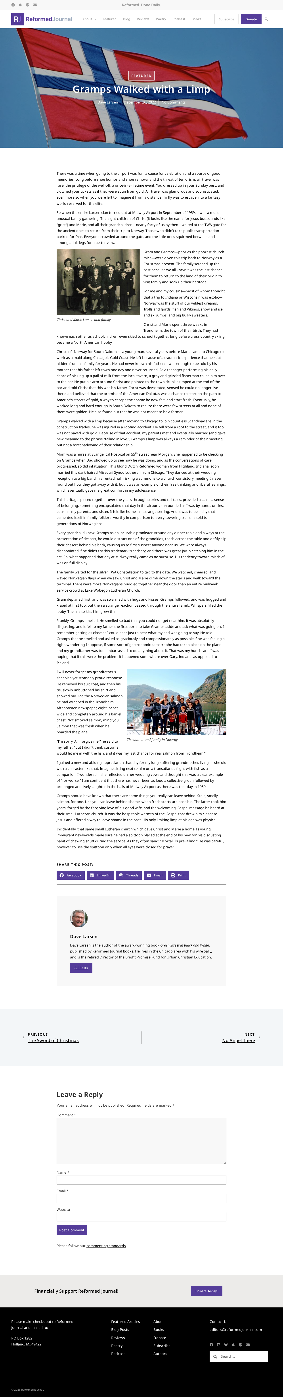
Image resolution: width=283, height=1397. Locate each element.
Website (63, 1209)
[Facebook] (13, 5)
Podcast (179, 19)
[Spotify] (27, 5)
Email (63, 1191)
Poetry (161, 19)
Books (196, 19)
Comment (66, 1115)
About (87, 19)
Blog (126, 19)
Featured (110, 19)
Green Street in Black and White (184, 945)
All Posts (81, 968)
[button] (266, 19)
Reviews (143, 19)
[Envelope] (35, 5)
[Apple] (20, 5)
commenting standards (106, 1245)
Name (63, 1172)
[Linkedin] (218, 1345)
